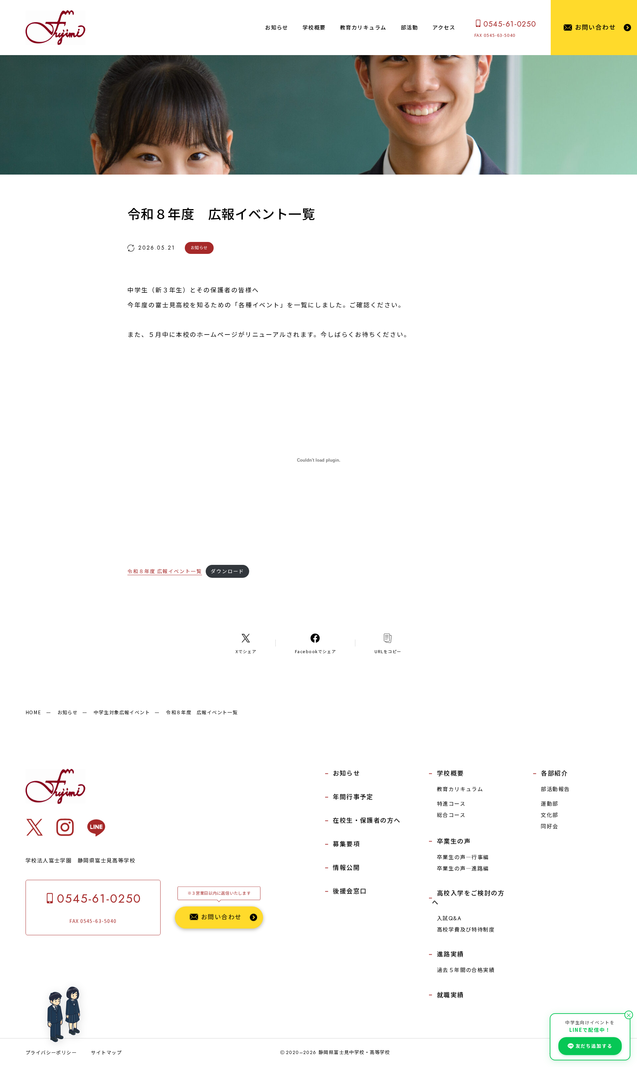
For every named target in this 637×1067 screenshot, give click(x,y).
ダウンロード (228, 571)
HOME (33, 712)
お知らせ (67, 712)
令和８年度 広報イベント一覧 (164, 571)
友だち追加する (594, 1045)
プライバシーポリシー (51, 1052)
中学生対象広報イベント (122, 712)
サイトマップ (106, 1052)
